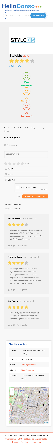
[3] (14, 163)
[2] (10, 163)
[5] (22, 163)
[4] (18, 163)
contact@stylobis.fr (28, 365)
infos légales (10, 439)
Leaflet (46, 422)
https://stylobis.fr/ (27, 370)
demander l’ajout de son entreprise (26, 442)
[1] (6, 163)
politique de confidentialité (35, 439)
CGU (20, 439)
